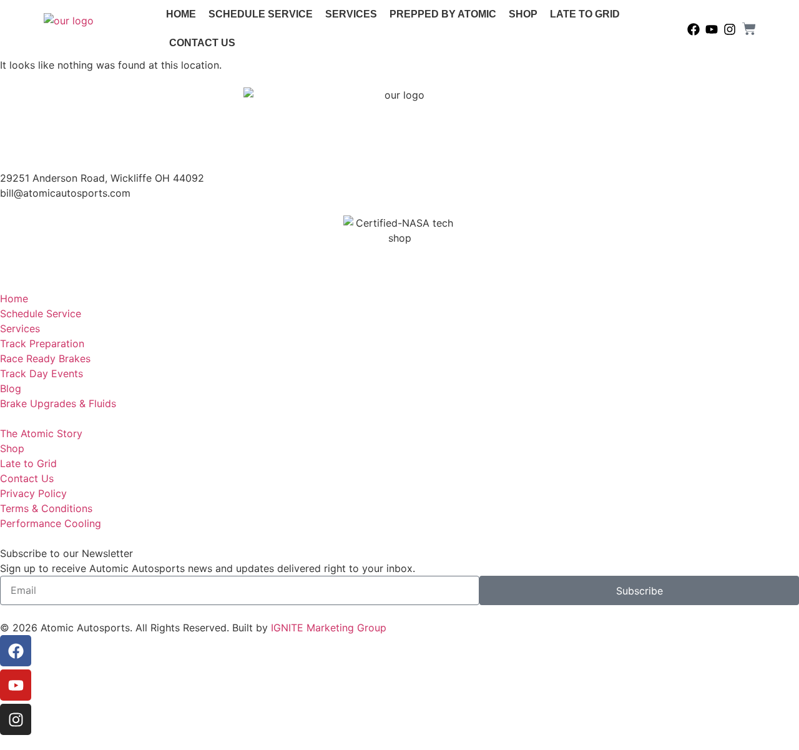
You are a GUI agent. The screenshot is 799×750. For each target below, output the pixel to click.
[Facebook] (693, 29)
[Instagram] (729, 29)
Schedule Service (260, 14)
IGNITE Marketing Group (328, 627)
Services (351, 14)
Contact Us (202, 42)
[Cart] (749, 29)
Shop (523, 14)
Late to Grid (585, 14)
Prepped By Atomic (443, 14)
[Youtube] (711, 29)
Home (181, 14)
